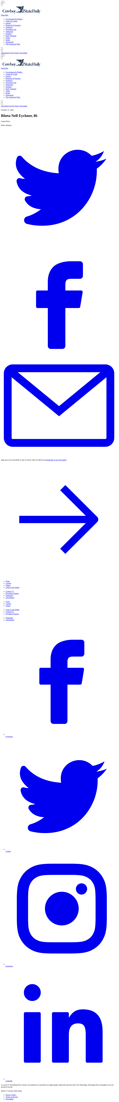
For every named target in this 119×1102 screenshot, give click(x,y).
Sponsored (9, 42)
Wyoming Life (11, 29)
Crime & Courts (11, 21)
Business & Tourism (13, 25)
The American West (13, 44)
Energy (8, 23)
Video (8, 38)
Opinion (9, 34)
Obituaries (9, 32)
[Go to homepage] (59, 10)
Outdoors (9, 27)
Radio (8, 40)
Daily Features (11, 36)
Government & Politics (14, 19)
